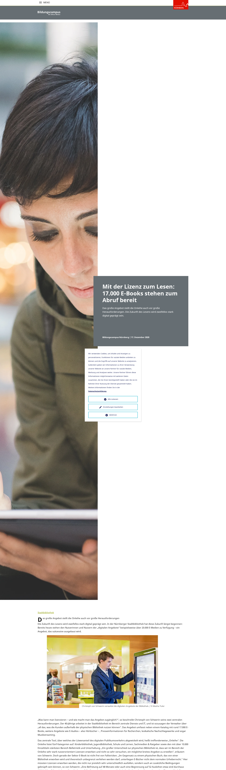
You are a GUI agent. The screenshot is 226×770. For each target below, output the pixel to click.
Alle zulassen (113, 399)
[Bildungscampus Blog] (49, 13)
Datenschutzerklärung (97, 391)
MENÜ (40, 2)
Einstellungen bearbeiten (113, 407)
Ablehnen (113, 415)
